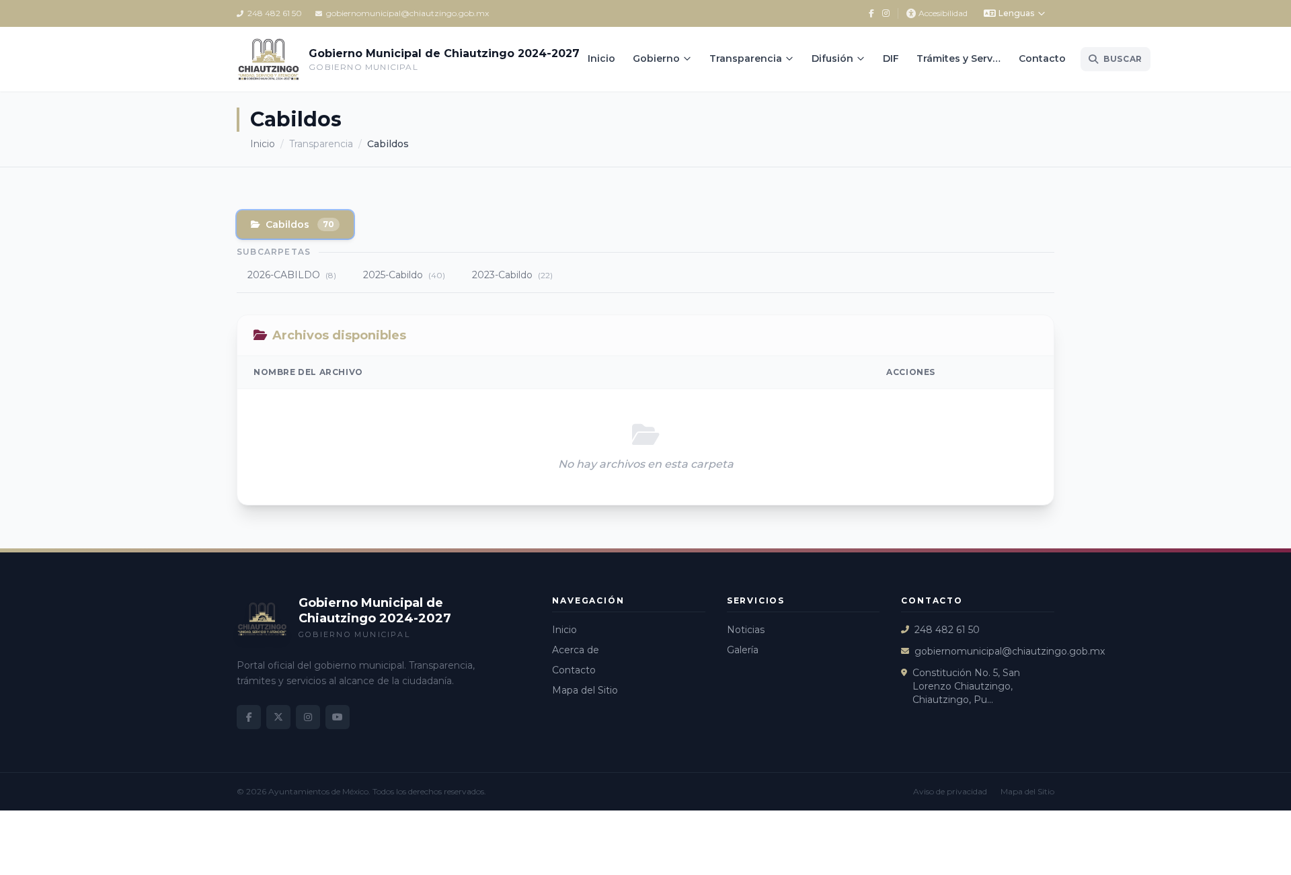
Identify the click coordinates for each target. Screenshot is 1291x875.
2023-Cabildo (512, 275)
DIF (891, 58)
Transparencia (745, 58)
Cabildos (300, 224)
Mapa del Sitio (585, 690)
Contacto (1042, 58)
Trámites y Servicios (962, 58)
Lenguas (1016, 13)
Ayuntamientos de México (318, 791)
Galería (742, 650)
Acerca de (575, 650)
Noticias (746, 630)
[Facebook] (871, 13)
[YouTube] (337, 717)
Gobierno (656, 58)
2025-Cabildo (404, 275)
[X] (278, 717)
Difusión (832, 58)
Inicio (601, 58)
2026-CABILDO (291, 275)
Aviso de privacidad (950, 791)
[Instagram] (886, 13)
